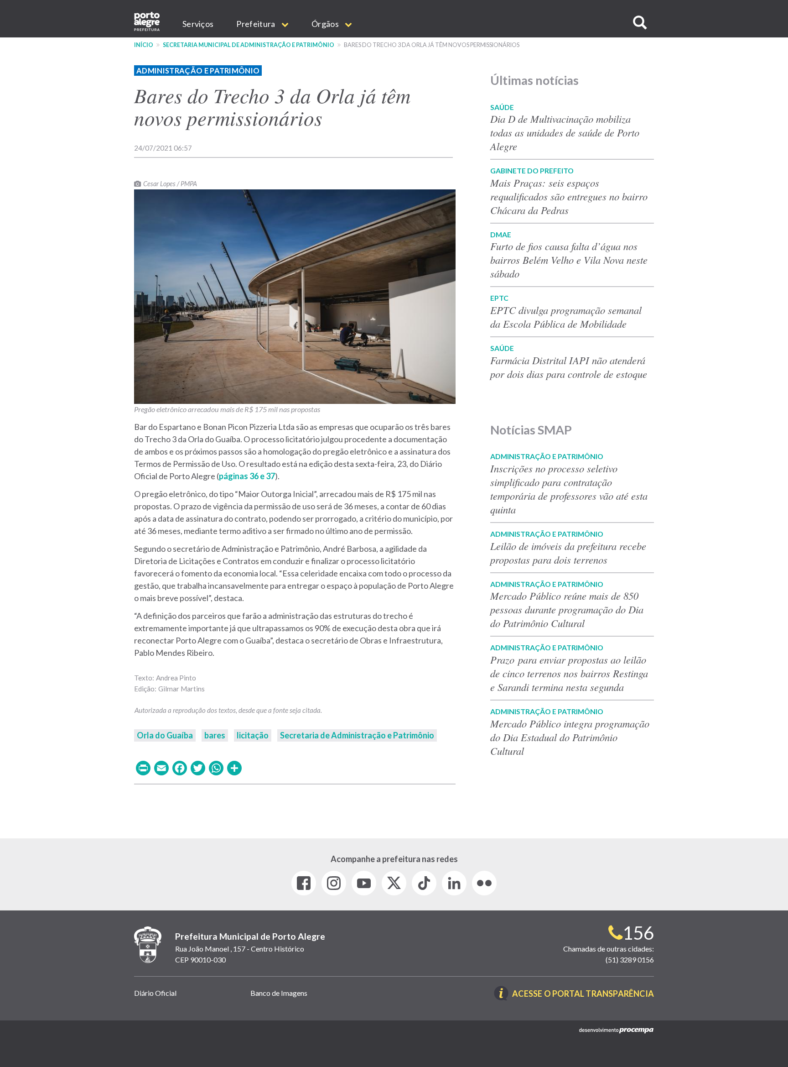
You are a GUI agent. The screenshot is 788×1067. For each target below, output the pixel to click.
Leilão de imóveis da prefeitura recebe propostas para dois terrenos (568, 552)
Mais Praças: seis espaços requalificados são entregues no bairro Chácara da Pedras (569, 196)
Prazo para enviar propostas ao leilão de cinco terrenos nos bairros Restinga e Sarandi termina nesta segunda (569, 673)
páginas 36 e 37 (247, 476)
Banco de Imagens (278, 993)
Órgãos (325, 24)
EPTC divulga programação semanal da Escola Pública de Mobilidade (566, 316)
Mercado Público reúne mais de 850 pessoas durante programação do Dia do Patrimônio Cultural (566, 609)
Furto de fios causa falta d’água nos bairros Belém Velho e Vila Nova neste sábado (569, 259)
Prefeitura (256, 24)
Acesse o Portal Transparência (583, 994)
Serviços (197, 24)
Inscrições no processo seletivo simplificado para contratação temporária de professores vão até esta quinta (569, 488)
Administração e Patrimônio (197, 70)
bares (214, 735)
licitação (253, 735)
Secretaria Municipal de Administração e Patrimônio (248, 45)
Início (143, 45)
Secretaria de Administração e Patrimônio (357, 735)
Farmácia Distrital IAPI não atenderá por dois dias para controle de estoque (568, 367)
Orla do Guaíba (165, 735)
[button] (639, 23)
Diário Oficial (155, 993)
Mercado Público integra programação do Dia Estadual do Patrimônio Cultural (569, 737)
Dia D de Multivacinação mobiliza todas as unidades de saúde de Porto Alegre (564, 132)
